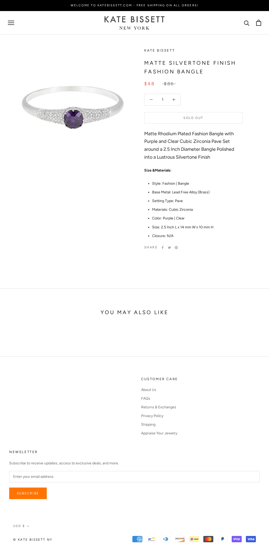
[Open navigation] (11, 23)
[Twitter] (169, 247)
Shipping (148, 424)
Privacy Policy (152, 416)
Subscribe (28, 493)
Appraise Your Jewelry (159, 433)
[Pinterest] (176, 247)
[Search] (247, 23)
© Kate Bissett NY (33, 539)
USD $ (19, 526)
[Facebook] (162, 247)
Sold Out (193, 118)
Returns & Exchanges (158, 407)
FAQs (145, 398)
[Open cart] (258, 23)
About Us (148, 390)
